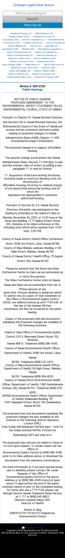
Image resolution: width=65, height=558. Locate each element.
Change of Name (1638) (19, 36)
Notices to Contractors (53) (43, 74)
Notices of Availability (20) (20, 71)
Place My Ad (32, 25)
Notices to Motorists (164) (45, 58)
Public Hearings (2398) (11, 65)
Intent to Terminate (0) (55, 43)
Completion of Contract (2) (44, 36)
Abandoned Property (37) (21, 33)
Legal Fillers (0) (51, 46)
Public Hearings (32, 89)
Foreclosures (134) (11, 43)
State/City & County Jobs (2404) (24, 68)
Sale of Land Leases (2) (54, 65)
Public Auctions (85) (45, 61)
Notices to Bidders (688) (44, 71)
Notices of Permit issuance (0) (20, 55)
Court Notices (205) (10, 40)
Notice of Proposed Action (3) (19, 52)
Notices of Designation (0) (46, 52)
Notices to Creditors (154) (19, 58)
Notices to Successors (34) (21, 61)
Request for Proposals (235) (47, 77)
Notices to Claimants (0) (46, 55)
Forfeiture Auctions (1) (33, 43)
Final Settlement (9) (56, 40)
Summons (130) (48, 68)
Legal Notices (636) (10, 49)
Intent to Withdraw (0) (17, 46)
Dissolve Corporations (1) (33, 40)
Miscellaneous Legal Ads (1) (50, 49)
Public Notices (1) (32, 65)
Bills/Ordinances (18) (44, 33)
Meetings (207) (28, 49)
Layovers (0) (35, 46)
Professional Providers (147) (19, 77)
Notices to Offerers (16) (18, 74)
